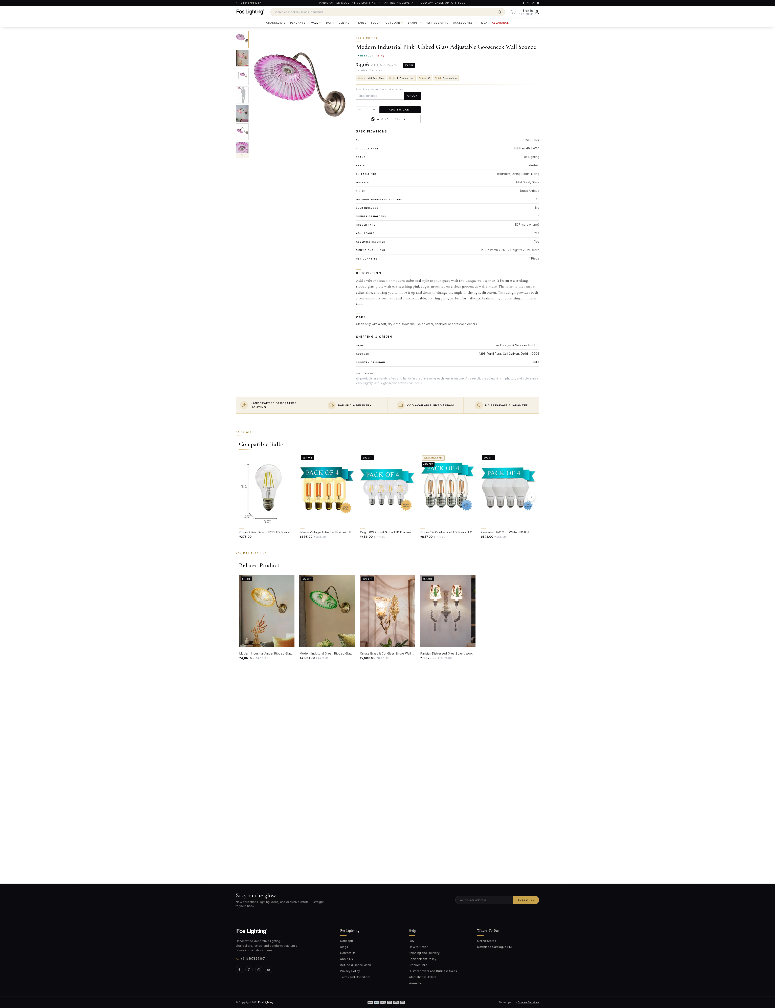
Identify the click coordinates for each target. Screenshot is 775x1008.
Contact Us (347, 953)
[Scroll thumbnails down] (242, 155)
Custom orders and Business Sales (433, 971)
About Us (346, 959)
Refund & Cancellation (355, 965)
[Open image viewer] (299, 94)
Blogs (344, 947)
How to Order (418, 947)
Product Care (418, 965)
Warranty (415, 983)
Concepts (347, 940)
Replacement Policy (422, 959)
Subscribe (526, 899)
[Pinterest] (249, 969)
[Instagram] (258, 969)
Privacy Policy (350, 971)
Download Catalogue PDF (495, 947)
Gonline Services (528, 1002)
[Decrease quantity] (359, 109)
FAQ (411, 940)
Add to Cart (400, 109)
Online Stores (486, 940)
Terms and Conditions (355, 977)
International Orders (422, 977)
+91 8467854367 (253, 958)
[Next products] (531, 497)
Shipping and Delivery (424, 953)
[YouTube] (268, 969)
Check (412, 95)
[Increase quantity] (374, 109)
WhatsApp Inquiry (391, 119)
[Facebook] (239, 969)
